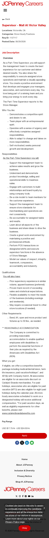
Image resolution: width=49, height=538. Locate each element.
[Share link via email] (31, 442)
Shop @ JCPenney (24, 482)
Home (24, 459)
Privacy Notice (24, 476)
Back (7, 19)
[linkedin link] (32, 496)
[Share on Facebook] (17, 442)
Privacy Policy (12, 522)
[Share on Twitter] (22, 442)
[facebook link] (23, 496)
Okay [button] (24, 528)
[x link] (16, 496)
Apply (24, 436)
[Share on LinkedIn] (26, 442)
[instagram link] (20, 496)
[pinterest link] (25, 496)
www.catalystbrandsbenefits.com (18, 413)
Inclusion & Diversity (24, 471)
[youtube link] (29, 496)
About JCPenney (24, 465)
